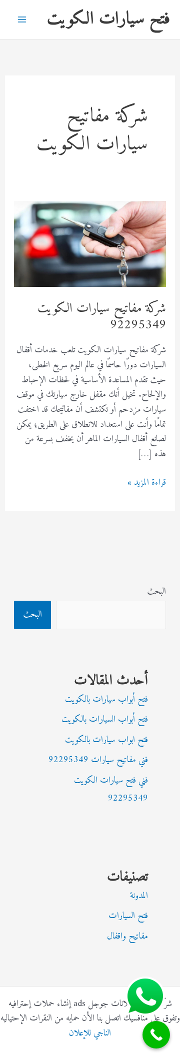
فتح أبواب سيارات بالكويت (106, 699)
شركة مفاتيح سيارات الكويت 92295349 (102, 317)
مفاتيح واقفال (127, 936)
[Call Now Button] (156, 1035)
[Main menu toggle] (22, 19)
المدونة (139, 896)
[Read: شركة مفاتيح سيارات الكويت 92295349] (90, 243)
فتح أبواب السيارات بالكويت (105, 719)
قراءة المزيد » (147, 482)
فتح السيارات (128, 916)
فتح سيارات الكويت (108, 19)
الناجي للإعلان (90, 1033)
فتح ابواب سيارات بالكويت (106, 740)
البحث (156, 591)
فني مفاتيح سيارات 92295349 (98, 760)
